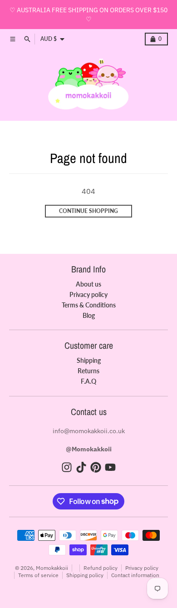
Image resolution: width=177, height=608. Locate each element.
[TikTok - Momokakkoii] (81, 467)
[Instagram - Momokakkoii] (66, 467)
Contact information (135, 575)
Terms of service (38, 575)
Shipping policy (84, 575)
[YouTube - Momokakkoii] (110, 467)
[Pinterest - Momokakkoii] (95, 467)
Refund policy (101, 567)
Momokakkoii (52, 567)
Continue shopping (88, 211)
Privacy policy (141, 567)
